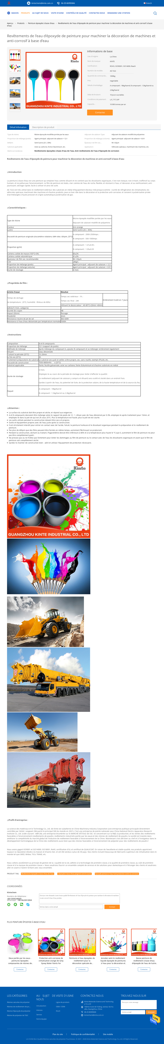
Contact (112, 907)
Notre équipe (41, 1019)
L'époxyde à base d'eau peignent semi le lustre (74, 874)
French (149, 3)
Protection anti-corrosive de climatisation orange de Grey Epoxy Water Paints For (51, 960)
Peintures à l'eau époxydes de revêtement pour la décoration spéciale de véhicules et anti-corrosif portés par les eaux (82, 963)
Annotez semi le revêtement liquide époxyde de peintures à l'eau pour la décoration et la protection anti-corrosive (113, 962)
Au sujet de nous (40, 13)
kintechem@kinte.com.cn (42, 3)
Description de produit (43, 127)
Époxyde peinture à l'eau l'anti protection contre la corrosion (116, 874)
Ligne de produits (62, 1002)
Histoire (39, 1010)
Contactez (100, 112)
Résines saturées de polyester (18, 1002)
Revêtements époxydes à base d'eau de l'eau (38, 874)
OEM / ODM (60, 1006)
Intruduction (41, 1006)
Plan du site (58, 1034)
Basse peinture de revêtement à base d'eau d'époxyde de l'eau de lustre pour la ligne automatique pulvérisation (144, 963)
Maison (15, 13)
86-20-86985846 (68, 3)
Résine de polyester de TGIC (17, 1015)
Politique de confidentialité (83, 1034)
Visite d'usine (57, 13)
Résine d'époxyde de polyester (18, 1011)
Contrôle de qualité (76, 13)
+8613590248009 (14, 898)
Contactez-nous (97, 13)
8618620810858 (25, 900)
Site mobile (108, 1034)
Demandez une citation (118, 13)
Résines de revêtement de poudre (20, 1006)
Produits (25, 13)
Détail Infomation (18, 127)
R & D (58, 1011)
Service (39, 1014)
